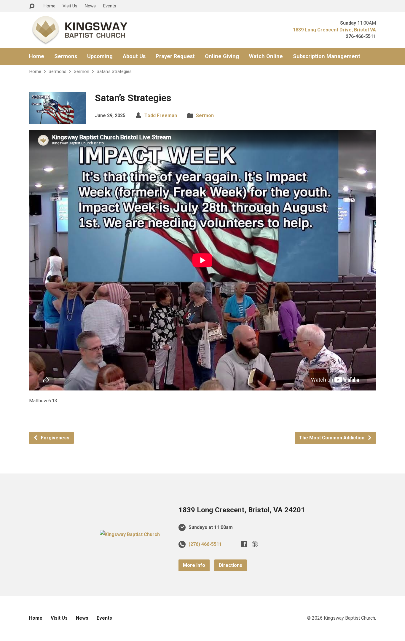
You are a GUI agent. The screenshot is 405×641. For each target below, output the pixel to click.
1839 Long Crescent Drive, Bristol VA (334, 30)
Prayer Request (175, 56)
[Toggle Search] (31, 6)
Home (49, 6)
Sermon (81, 71)
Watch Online (266, 56)
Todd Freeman (160, 115)
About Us (134, 56)
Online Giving (222, 56)
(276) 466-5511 (205, 544)
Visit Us (70, 6)
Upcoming (100, 56)
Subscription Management (326, 56)
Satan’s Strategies (114, 71)
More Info (194, 565)
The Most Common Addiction (332, 438)
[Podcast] (255, 544)
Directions (230, 565)
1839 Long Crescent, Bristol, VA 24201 (241, 510)
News (90, 6)
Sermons (65, 56)
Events (109, 6)
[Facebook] (244, 544)
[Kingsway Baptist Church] (130, 534)
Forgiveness (54, 438)
